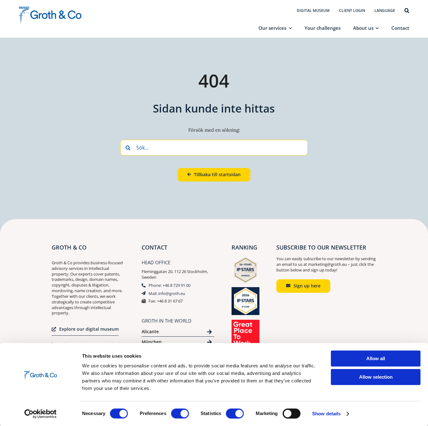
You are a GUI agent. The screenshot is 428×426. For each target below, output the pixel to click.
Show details (326, 413)
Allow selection (376, 377)
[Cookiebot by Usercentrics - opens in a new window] (40, 413)
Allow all (375, 358)
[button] (407, 11)
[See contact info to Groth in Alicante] (178, 333)
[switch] (180, 413)
